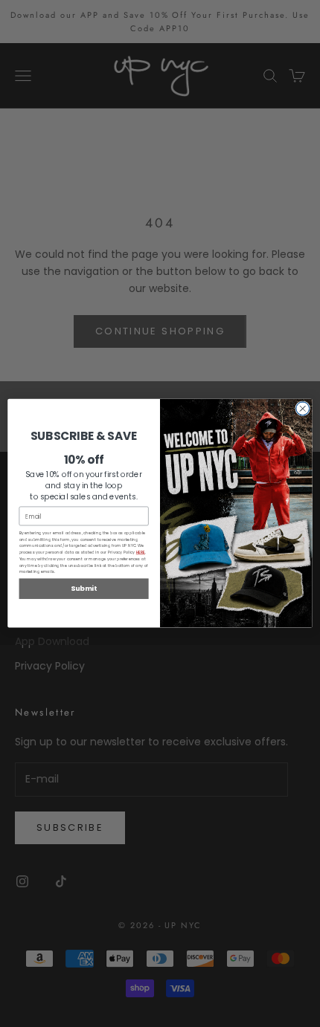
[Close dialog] (303, 408)
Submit (84, 589)
